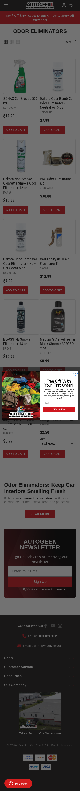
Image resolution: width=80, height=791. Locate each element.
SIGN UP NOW (59, 409)
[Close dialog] (75, 373)
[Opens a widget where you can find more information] (18, 784)
